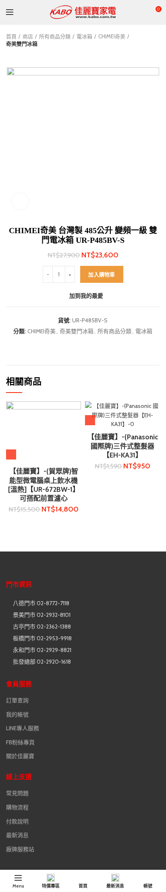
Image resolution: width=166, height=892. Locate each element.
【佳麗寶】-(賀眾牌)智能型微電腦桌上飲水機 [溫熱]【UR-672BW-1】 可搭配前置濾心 (43, 484)
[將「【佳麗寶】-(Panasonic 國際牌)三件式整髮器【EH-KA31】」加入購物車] (90, 420)
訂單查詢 (17, 700)
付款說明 (17, 821)
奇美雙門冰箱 (21, 43)
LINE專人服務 (22, 728)
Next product (26, 55)
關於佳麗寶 (20, 756)
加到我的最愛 (86, 296)
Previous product (10, 55)
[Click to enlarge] (20, 201)
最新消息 (17, 835)
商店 (28, 36)
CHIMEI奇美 (111, 36)
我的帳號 (17, 714)
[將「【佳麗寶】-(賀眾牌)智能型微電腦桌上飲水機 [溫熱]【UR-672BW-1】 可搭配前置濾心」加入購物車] (11, 454)
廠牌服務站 (20, 849)
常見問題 (17, 793)
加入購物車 (101, 274)
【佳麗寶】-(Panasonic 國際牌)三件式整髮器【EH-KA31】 (122, 446)
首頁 (11, 36)
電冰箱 (84, 36)
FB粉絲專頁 (20, 742)
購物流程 (17, 807)
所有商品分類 (55, 36)
